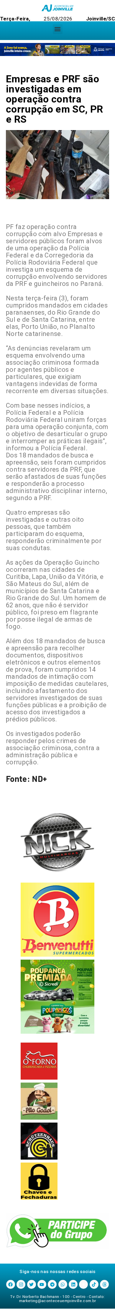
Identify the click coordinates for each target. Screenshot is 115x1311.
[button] (58, 29)
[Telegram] (52, 1284)
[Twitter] (31, 1284)
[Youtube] (41, 1284)
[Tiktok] (94, 1284)
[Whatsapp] (62, 1284)
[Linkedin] (73, 1284)
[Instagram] (21, 1284)
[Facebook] (10, 1284)
